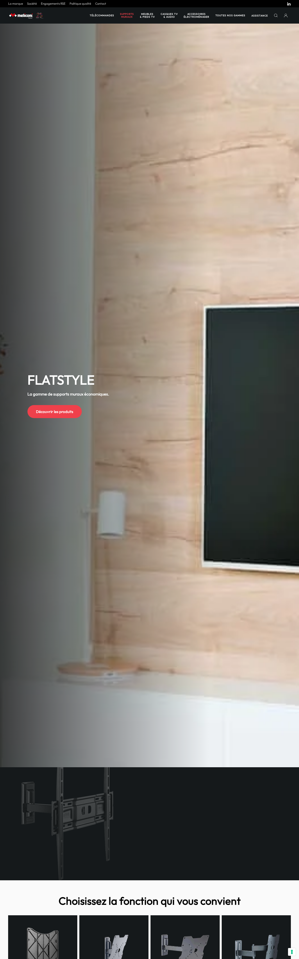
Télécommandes (102, 15)
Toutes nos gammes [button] (230, 15)
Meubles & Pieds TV (147, 15)
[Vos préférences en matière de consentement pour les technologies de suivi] (292, 952)
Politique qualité (80, 3)
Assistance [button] (259, 15)
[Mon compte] (286, 15)
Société (32, 3)
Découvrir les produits (54, 411)
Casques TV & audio (169, 15)
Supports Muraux (127, 15)
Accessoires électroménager (196, 15)
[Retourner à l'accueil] (26, 15)
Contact (100, 3)
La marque (15, 3)
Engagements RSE (53, 3)
